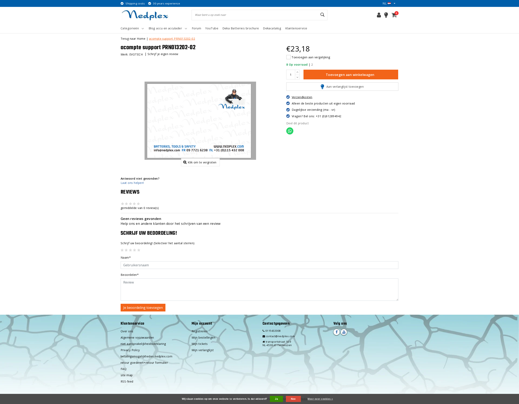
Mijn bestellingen (203, 337)
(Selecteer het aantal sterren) (158, 243)
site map (127, 375)
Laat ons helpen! (132, 183)
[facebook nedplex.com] (336, 332)
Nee (293, 399)
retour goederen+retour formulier (144, 363)
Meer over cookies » (320, 399)
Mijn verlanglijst (203, 350)
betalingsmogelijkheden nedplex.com (146, 356)
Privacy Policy (130, 350)
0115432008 (272, 331)
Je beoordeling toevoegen (143, 307)
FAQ (124, 369)
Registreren (200, 331)
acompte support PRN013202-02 (172, 39)
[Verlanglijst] (386, 15)
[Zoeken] (322, 15)
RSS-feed (127, 381)
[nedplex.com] (146, 14)
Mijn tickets (200, 344)
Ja (276, 399)
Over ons (127, 331)
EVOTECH (136, 54)
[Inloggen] (379, 15)
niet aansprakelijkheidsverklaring (143, 344)
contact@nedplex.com (280, 336)
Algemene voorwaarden (137, 337)
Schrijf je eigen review (163, 54)
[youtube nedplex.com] (344, 332)
